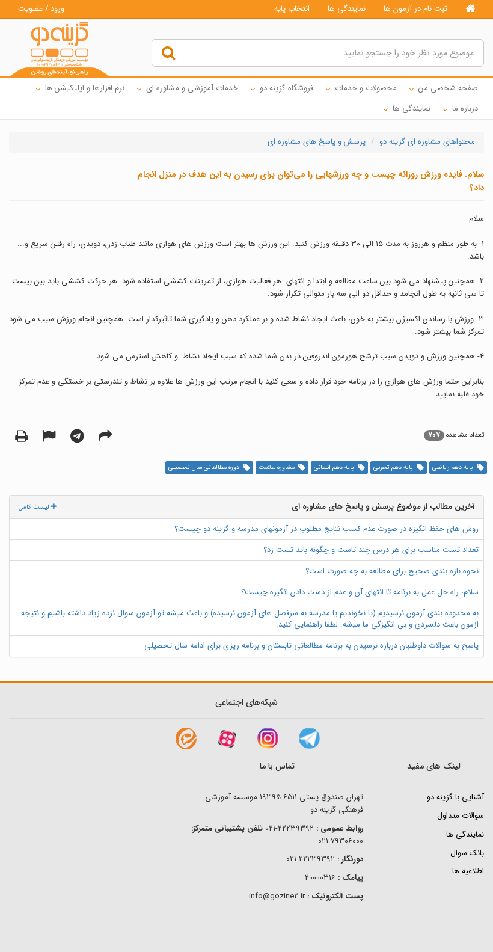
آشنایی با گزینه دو (455, 797)
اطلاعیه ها (468, 871)
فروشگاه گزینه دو (286, 88)
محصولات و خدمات (366, 88)
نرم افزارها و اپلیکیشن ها (84, 88)
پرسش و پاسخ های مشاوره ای (317, 141)
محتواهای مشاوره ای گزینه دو (427, 141)
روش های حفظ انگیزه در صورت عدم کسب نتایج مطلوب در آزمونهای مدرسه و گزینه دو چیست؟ (326, 529)
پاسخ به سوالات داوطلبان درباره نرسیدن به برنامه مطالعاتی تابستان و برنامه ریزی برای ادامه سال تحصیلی (311, 645)
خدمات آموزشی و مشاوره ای (192, 88)
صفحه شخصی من (448, 88)
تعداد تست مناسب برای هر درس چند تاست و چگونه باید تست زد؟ (371, 550)
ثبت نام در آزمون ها (415, 8)
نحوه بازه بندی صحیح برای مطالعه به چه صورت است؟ (392, 571)
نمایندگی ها (347, 8)
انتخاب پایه (292, 8)
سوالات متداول (460, 815)
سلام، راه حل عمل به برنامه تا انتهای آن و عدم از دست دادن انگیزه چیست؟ (360, 592)
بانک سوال (467, 853)
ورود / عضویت (41, 8)
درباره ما (465, 108)
